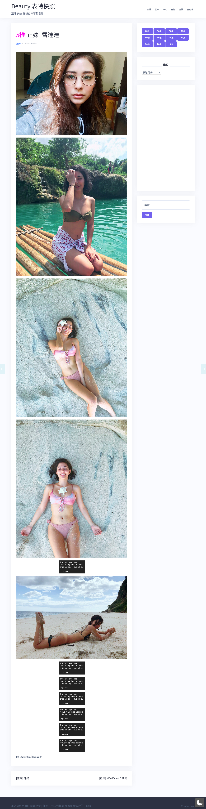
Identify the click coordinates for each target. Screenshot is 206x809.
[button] (199, 802)
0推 (171, 44)
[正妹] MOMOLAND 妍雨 (113, 778)
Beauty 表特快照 (33, 6)
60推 (147, 37)
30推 (183, 37)
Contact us (187, 806)
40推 (171, 37)
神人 (165, 9)
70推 (183, 31)
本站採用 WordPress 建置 (26, 806)
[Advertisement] (166, 137)
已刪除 (190, 9)
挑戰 (181, 9)
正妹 (157, 9)
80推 (171, 31)
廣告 (173, 9)
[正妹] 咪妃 (22, 778)
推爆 (149, 9)
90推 (159, 31)
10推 (159, 44)
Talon (87, 806)
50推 (159, 37)
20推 (147, 44)
